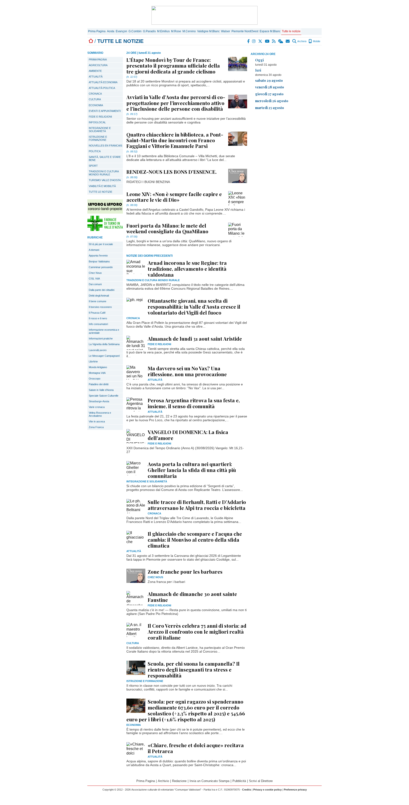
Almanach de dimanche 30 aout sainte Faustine (192, 596)
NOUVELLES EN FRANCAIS (105, 145)
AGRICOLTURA (98, 65)
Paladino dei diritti (98, 384)
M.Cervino (189, 31)
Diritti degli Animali (99, 295)
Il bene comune (97, 301)
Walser (225, 31)
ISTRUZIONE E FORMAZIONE (98, 138)
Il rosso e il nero (98, 318)
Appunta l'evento (98, 255)
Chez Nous (95, 272)
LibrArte (93, 361)
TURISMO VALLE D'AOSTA (105, 180)
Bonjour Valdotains (99, 261)
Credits (246, 789)
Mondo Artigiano (98, 367)
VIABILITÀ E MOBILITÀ (102, 186)
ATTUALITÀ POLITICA (102, 88)
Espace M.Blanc (270, 31)
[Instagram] (254, 41)
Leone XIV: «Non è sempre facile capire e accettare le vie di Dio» (174, 197)
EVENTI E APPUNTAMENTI (105, 111)
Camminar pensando (101, 267)
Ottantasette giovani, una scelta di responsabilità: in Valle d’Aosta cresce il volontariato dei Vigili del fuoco (194, 306)
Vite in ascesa (97, 421)
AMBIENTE (95, 70)
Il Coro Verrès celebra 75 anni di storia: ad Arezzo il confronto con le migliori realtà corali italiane (197, 631)
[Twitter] (260, 41)
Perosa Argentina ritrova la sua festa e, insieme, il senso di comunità (194, 403)
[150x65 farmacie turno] (105, 230)
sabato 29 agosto (269, 80)
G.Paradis (149, 31)
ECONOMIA (96, 105)
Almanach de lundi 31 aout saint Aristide (195, 338)
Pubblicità (239, 781)
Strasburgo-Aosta (99, 401)
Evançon (121, 31)
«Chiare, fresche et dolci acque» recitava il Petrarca (196, 748)
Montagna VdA (97, 372)
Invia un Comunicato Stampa (209, 781)
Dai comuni (95, 284)
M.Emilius (163, 31)
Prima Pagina (97, 31)
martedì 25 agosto (269, 107)
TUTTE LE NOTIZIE (100, 191)
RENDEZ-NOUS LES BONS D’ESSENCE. (171, 171)
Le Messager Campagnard (104, 355)
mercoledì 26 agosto (271, 100)
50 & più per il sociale (101, 244)
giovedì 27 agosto (269, 93)
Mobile (316, 41)
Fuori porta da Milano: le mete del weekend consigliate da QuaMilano (167, 228)
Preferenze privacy (295, 789)
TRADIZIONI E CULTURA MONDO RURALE (104, 173)
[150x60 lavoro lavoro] (105, 212)
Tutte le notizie (291, 31)
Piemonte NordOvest (244, 31)
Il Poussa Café (97, 312)
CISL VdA (94, 278)
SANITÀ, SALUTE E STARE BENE (105, 158)
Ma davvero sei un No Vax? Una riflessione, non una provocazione (187, 371)
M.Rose (176, 31)
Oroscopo (94, 378)
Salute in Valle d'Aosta (101, 390)
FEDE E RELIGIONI (100, 116)
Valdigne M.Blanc (208, 31)
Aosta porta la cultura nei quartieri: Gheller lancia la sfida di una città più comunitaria (192, 470)
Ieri (258, 70)
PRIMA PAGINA (98, 59)
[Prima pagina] (91, 41)
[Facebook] (248, 41)
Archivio (302, 41)
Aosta (110, 31)
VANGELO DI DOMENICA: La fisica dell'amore (188, 435)
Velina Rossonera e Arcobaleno (100, 414)
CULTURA (95, 99)
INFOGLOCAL (97, 122)
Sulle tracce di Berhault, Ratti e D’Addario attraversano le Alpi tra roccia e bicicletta (197, 505)
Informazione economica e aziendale (104, 331)
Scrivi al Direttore (261, 781)
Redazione (179, 781)
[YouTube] (267, 41)
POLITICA (95, 151)
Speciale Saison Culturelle (103, 395)
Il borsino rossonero (100, 307)
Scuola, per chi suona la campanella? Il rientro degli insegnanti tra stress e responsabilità (194, 669)
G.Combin (135, 31)
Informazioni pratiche (101, 338)
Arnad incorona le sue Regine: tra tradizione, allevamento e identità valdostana (187, 268)
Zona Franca (96, 427)
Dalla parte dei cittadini (101, 289)
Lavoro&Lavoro (98, 350)
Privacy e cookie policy (267, 789)
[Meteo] (281, 41)
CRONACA (95, 93)
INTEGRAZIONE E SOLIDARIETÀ (100, 130)
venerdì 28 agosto (269, 87)
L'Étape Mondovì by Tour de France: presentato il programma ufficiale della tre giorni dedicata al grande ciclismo (173, 65)
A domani (94, 249)
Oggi (259, 60)
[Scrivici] (288, 41)
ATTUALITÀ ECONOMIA (103, 82)
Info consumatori (98, 324)
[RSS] (274, 41)
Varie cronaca (97, 407)
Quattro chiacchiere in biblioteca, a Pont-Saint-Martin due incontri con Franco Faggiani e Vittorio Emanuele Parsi (174, 140)
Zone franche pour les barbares (185, 571)
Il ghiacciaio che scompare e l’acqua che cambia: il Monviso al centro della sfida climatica (195, 539)
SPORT (93, 165)
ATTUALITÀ (95, 76)
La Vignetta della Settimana (104, 344)
